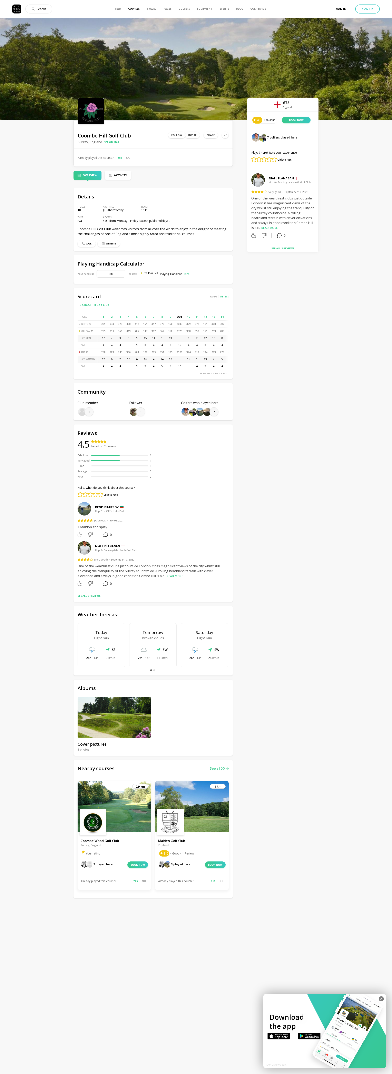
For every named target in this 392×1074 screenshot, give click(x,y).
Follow (176, 135)
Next (317, 207)
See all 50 (217, 768)
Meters (224, 296)
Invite (192, 135)
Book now (137, 865)
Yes (120, 157)
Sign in (341, 9)
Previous (248, 207)
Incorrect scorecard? (213, 373)
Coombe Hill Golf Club (94, 305)
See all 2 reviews (89, 596)
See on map (111, 142)
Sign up (367, 9)
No (128, 157)
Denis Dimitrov (107, 507)
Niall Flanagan (107, 546)
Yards (213, 296)
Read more (175, 576)
